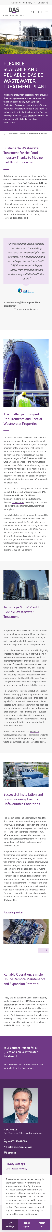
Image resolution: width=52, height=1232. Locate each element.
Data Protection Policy (16, 1168)
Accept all (42, 1224)
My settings (10, 1224)
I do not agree (26, 1224)
